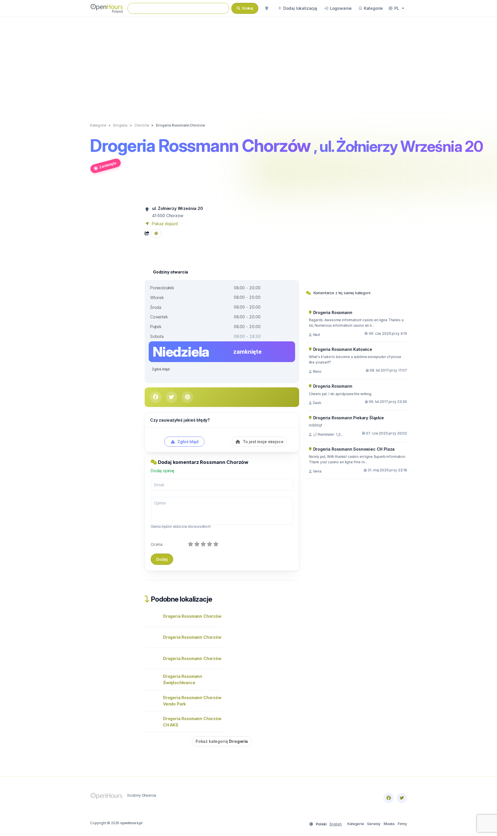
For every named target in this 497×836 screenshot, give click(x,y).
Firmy (402, 824)
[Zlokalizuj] (266, 8)
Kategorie (355, 824)
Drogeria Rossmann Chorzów (192, 616)
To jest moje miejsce (262, 441)
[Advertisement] (248, 64)
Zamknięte (108, 164)
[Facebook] (388, 798)
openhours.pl (131, 823)
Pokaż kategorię (222, 741)
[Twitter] (402, 798)
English (336, 824)
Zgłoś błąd (161, 369)
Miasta (389, 824)
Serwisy (374, 824)
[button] (396, 8)
